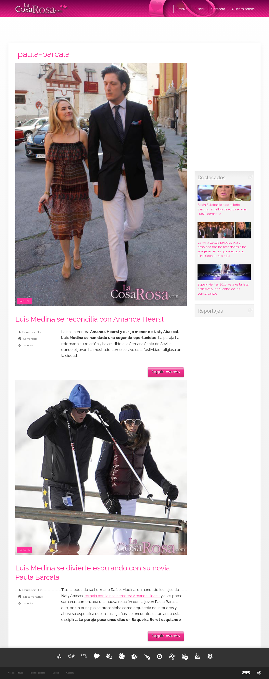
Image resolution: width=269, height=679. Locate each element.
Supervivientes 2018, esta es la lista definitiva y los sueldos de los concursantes (223, 289)
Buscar (199, 9)
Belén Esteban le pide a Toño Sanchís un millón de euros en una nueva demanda (222, 209)
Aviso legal (70, 673)
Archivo (181, 9)
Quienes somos (243, 9)
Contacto (218, 9)
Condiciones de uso (15, 673)
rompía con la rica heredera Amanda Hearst (122, 595)
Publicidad (55, 673)
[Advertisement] (134, 29)
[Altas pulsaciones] (59, 656)
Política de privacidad (37, 673)
